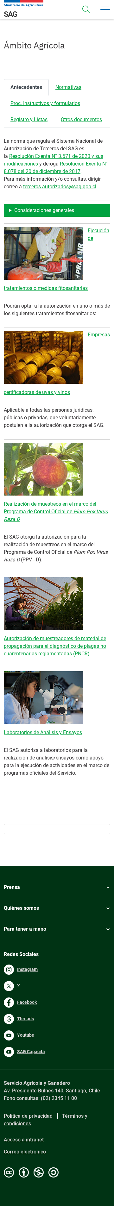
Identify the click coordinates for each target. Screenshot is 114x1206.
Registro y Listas (29, 119)
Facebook (27, 1002)
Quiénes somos (21, 908)
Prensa (12, 887)
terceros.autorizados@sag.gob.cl (59, 187)
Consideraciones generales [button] (44, 210)
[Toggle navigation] (86, 9)
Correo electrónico (25, 1152)
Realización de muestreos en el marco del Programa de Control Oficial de (56, 511)
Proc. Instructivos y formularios (45, 103)
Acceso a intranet (24, 1140)
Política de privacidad (28, 1116)
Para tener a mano (25, 929)
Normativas (68, 87)
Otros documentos (81, 119)
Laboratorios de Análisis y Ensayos (43, 732)
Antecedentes (26, 87)
